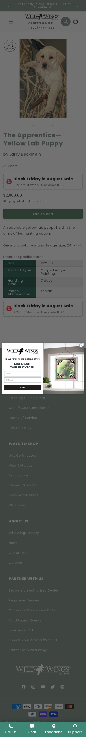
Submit (22, 387)
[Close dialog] (81, 345)
